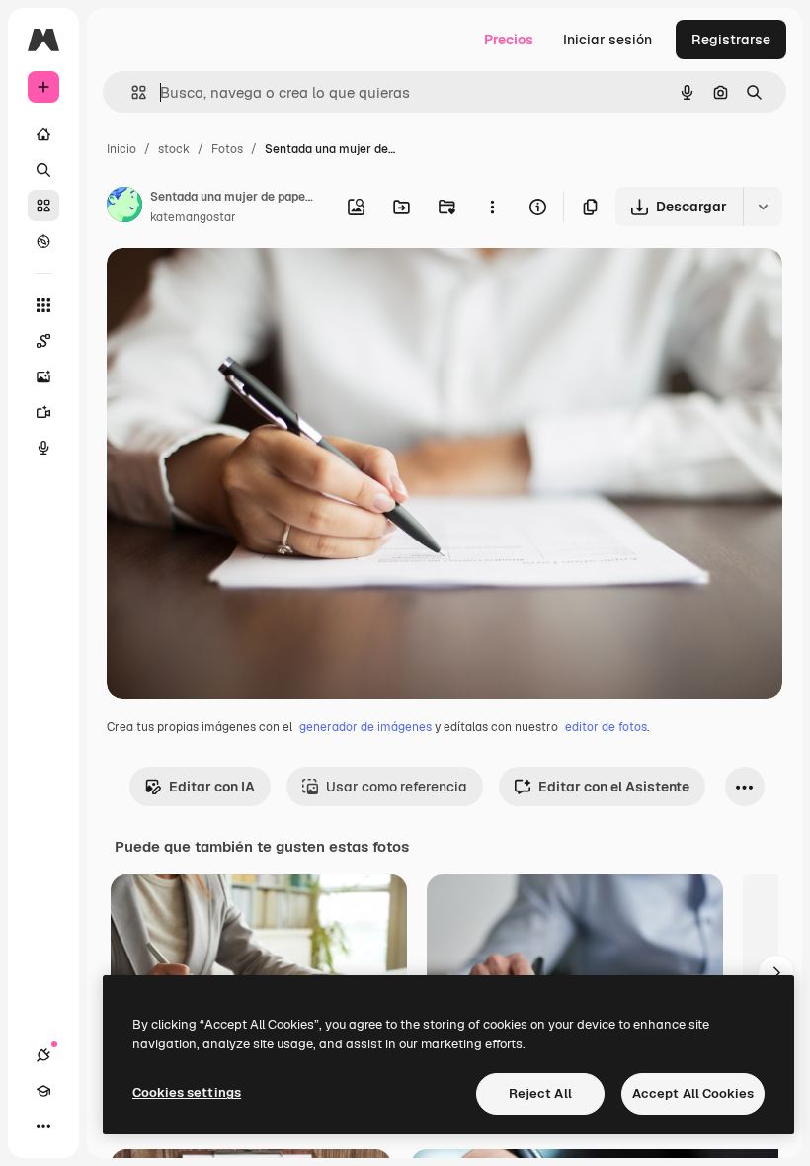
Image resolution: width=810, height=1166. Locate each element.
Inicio (121, 149)
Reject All (540, 1093)
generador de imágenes (365, 727)
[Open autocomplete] (131, 92)
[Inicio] (43, 134)
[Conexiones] (43, 1055)
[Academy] (43, 1091)
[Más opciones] (492, 206)
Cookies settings (186, 1092)
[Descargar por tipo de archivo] (762, 206)
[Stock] (43, 205)
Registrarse (730, 39)
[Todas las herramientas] (43, 305)
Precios (508, 39)
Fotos (227, 149)
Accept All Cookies (693, 1093)
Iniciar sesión (607, 39)
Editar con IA (212, 786)
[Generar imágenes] (43, 376)
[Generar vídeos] (43, 412)
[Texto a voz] (43, 447)
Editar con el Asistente (613, 786)
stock (174, 149)
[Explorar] (43, 241)
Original (233, 286)
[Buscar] (43, 170)
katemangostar (193, 217)
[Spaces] (43, 341)
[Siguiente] (776, 973)
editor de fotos (606, 727)
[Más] (43, 1126)
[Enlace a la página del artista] (124, 207)
